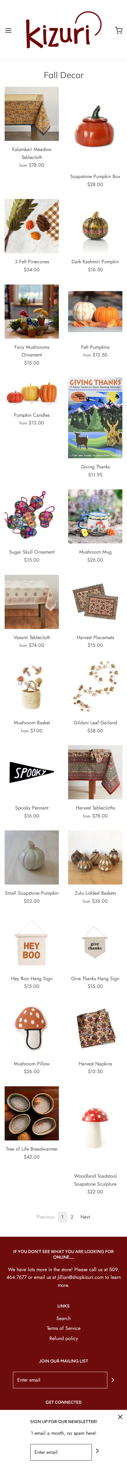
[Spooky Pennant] (32, 772)
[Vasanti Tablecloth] (32, 602)
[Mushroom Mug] (95, 516)
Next (85, 1216)
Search (63, 1318)
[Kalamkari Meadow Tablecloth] (32, 114)
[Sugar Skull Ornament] (32, 516)
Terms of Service (63, 1328)
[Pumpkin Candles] (32, 391)
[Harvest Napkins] (95, 1028)
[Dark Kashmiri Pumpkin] (95, 226)
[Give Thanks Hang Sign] (95, 943)
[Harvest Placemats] (95, 602)
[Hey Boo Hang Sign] (32, 943)
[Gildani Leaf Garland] (95, 687)
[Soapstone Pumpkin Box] (95, 127)
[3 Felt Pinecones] (32, 226)
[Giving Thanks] (95, 417)
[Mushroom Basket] (32, 687)
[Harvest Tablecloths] (95, 772)
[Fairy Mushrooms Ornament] (32, 311)
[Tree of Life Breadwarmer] (32, 1113)
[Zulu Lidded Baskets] (95, 857)
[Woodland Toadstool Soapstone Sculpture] (95, 1127)
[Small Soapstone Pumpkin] (32, 857)
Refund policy (63, 1338)
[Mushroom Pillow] (32, 1028)
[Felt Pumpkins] (95, 311)
